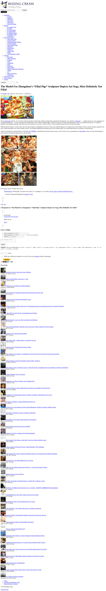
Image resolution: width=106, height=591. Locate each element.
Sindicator (10, 46)
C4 (8, 72)
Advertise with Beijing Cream (12, 582)
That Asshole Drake (12, 45)
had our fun (7, 121)
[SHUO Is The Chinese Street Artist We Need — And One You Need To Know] (3, 467)
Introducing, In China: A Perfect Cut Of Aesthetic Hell (20, 381)
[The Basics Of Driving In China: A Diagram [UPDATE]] (3, 413)
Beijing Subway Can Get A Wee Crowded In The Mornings (21, 320)
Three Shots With (11, 39)
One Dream (10, 22)
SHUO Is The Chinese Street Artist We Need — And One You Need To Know (26, 467)
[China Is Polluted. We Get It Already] (3, 374)
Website (6, 236)
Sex (5, 204)
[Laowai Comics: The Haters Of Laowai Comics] (3, 347)
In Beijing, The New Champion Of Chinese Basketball (20, 433)
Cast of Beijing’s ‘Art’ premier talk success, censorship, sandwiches (23, 508)
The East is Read (11, 24)
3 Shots (6, 79)
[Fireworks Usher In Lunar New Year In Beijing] (3, 272)
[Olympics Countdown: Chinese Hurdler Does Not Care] (3, 401)
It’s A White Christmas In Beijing (14, 576)
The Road (10, 66)
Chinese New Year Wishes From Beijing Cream (18, 299)
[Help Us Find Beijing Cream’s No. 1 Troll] (3, 279)
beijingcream (8, 191)
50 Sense (9, 60)
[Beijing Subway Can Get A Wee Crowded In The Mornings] (3, 320)
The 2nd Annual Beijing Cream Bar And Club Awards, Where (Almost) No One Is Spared (29, 326)
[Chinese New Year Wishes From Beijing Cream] (3, 299)
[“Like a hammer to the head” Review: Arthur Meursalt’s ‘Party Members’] (3, 447)
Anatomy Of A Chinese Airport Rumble (16, 333)
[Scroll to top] (4, 589)
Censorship (10, 63)
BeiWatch (9, 18)
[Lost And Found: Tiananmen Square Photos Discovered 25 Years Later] (3, 292)
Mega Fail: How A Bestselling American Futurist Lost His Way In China (25, 556)
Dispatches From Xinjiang (14, 42)
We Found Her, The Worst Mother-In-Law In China (19, 460)
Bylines (6, 25)
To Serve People (11, 43)
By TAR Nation (11, 30)
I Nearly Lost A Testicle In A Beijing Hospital (18, 286)
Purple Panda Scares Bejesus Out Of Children (18, 426)
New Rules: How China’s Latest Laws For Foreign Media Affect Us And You (26, 549)
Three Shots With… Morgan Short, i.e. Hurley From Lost (21, 340)
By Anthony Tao (11, 27)
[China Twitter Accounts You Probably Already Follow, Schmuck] (3, 361)
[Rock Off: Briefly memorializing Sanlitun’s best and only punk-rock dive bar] (3, 515)
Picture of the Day (12, 73)
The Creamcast (8, 78)
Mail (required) (8, 235)
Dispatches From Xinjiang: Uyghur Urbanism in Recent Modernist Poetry (25, 535)
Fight (8, 64)
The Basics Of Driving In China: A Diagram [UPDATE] (21, 413)
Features (6, 55)
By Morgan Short (11, 34)
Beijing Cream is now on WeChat (15, 474)
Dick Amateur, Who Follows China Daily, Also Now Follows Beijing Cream (26, 440)
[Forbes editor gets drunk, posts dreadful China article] (3, 522)
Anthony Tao (5, 93)
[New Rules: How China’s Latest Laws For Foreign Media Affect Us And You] (3, 549)
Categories (7, 15)
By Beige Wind (11, 31)
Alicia (5, 188)
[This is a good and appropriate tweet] (3, 529)
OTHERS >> (10, 36)
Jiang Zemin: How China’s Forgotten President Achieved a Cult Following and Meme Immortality (31, 453)
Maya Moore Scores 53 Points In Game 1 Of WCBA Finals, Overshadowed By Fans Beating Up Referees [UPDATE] (37, 367)
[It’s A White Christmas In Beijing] (3, 576)
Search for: (3, 10)
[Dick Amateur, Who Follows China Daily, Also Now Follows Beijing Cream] (3, 440)
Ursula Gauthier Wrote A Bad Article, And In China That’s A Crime (23, 569)
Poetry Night (10, 67)
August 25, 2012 (28, 194)
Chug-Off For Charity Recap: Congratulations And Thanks (21, 313)
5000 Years (10, 19)
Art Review (10, 75)
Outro (8, 61)
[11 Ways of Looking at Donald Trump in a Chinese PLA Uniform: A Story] (3, 481)
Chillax (9, 70)
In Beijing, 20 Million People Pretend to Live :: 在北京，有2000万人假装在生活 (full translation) (32, 488)
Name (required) (8, 233)
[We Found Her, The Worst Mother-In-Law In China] (3, 460)
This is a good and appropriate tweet (15, 529)
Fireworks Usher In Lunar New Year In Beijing (18, 272)
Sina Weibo (83, 131)
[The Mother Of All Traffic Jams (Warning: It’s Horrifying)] (3, 419)
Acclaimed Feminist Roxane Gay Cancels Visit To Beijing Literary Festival (25, 542)
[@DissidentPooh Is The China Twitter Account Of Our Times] (3, 495)
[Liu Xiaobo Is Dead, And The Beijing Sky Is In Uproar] (3, 501)
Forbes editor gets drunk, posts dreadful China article (20, 522)
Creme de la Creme (9, 76)
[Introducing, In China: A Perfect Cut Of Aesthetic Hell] (3, 381)
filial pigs (78, 121)
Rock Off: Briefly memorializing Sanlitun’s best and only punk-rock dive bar (26, 515)
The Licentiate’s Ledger (13, 54)
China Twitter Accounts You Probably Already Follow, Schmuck (23, 361)
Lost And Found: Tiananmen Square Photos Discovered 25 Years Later (24, 292)
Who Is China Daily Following (15, 69)
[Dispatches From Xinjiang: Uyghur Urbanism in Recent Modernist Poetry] (3, 535)
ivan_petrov (54, 191)
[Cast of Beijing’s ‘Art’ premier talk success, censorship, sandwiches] (3, 508)
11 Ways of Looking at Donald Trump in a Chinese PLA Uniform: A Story (25, 481)
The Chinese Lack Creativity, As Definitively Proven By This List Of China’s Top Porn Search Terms (32, 354)
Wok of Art (10, 21)
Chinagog (9, 49)
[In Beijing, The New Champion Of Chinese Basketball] (3, 433)
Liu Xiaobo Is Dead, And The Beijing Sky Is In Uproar (20, 501)
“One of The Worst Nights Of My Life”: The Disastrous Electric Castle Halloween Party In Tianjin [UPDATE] (35, 306)
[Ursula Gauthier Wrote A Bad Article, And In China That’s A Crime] (3, 569)
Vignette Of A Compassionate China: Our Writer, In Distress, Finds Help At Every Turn (29, 395)
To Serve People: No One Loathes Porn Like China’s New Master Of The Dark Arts (28, 388)
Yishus (9, 52)
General (9, 16)
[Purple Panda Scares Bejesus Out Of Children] (3, 426)
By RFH (9, 28)
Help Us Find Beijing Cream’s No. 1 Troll (17, 279)
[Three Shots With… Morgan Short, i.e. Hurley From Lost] (3, 340)
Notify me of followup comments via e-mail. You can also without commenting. (27, 256)
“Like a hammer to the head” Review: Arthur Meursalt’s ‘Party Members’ (25, 447)
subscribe (37, 256)
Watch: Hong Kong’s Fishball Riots (15, 563)
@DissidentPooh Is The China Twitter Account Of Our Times (22, 495)
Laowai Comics (11, 40)
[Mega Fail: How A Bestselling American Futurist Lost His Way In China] (3, 556)
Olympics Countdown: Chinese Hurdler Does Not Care (20, 401)
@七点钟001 (32, 131)
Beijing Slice (10, 48)
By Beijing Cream (12, 33)
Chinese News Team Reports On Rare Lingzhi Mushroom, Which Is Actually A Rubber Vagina (31, 407)
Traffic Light (10, 51)
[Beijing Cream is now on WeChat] (3, 474)
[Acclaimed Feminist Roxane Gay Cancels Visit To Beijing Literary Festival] (3, 542)
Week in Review (11, 58)
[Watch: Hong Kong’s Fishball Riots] (3, 563)
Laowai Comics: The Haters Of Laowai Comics (18, 347)
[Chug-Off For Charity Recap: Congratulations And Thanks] (3, 313)
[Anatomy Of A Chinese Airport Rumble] (3, 333)
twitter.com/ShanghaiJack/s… (65, 191)
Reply (5, 222)
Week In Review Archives (11, 584)
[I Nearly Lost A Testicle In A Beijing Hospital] (3, 286)
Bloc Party (10, 57)
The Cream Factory (9, 37)
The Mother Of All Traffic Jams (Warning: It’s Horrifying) (21, 419)
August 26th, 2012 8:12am (11, 216)
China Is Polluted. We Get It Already (15, 374)
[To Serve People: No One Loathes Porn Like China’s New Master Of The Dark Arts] (3, 388)
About (5, 581)
